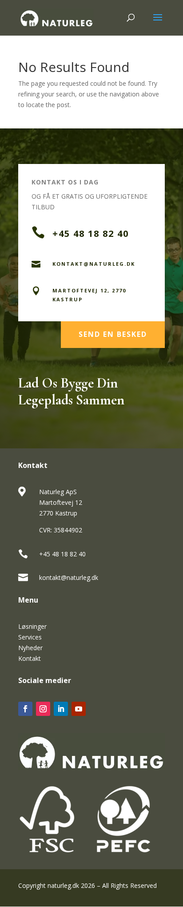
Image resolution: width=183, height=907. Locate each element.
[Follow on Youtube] (79, 709)
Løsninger (32, 626)
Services (30, 637)
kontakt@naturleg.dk (68, 577)
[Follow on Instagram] (43, 709)
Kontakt (29, 658)
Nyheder (30, 647)
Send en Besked (113, 334)
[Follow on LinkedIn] (61, 709)
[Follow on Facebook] (25, 709)
